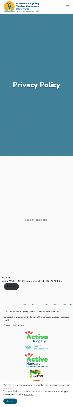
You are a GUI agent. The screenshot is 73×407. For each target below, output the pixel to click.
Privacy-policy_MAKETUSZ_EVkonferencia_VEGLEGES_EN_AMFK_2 (32, 279)
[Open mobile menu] (67, 6)
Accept (10, 401)
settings (28, 394)
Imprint (21, 325)
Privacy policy (10, 325)
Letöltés (11, 286)
